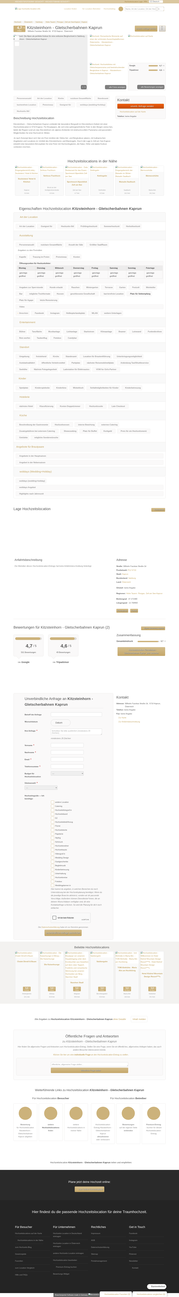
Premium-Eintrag (160, 164)
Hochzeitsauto (61, 850)
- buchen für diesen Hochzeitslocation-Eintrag (154, 1129)
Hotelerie (24, 397)
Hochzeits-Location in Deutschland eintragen (67, 1234)
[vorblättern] (81, 62)
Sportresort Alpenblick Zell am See (77, 183)
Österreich (126, 582)
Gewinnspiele (20, 1254)
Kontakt (134, 611)
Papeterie (59, 834)
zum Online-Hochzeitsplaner (90, 1189)
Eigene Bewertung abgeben (154, 628)
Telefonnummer (32, 766)
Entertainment (27, 322)
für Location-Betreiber (91, 9)
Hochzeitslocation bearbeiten (65, 1260)
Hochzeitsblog (109, 9)
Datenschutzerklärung (50, 927)
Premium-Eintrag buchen (66, 1267)
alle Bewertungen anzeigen (151, 87)
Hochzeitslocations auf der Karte (28, 1233)
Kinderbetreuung (62, 870)
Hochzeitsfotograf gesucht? (29, 2)
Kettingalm (102, 176)
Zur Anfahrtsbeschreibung (129, 722)
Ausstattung (26, 235)
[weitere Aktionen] (162, 29)
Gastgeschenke (61, 862)
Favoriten (19, 1261)
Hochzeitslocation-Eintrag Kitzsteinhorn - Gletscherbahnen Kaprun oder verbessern (103, 1132)
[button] (50, 62)
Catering (58, 806)
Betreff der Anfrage (33, 715)
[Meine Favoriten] (121, 8)
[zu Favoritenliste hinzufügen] (17, 38)
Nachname (30, 752)
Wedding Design (62, 858)
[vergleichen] (17, 43)
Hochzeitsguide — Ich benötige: (34, 797)
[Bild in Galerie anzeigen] (108, 48)
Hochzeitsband (61, 814)
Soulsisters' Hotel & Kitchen (27, 180)
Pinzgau (141, 593)
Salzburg (132, 578)
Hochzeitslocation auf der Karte (132, 112)
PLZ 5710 (132, 570)
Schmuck (59, 842)
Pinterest (132, 1254)
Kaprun (125, 574)
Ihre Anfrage (30, 731)
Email (27, 759)
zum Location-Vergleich (24, 1268)
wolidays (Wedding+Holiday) (35, 471)
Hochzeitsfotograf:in (63, 810)
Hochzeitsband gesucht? (57, 2)
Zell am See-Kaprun (154, 593)
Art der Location (28, 217)
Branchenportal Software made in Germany (70, 1295)
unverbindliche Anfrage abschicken (63, 933)
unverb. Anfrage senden (146, 29)
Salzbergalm (102, 961)
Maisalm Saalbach (127, 182)
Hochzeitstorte (61, 830)
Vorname (29, 745)
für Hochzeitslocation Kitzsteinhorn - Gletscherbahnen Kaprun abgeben (25, 1130)
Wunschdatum (31, 722)
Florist (57, 826)
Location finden (70, 9)
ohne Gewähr (119, 1019)
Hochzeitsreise (61, 877)
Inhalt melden (139, 1019)
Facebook (133, 1233)
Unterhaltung (60, 873)
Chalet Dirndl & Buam (26, 961)
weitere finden (50, 1127)
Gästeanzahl (30, 783)
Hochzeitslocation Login (133, 2)
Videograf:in (60, 854)
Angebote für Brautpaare (30, 446)
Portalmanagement (99, 1261)
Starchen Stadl (76, 982)
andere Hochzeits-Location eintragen (68, 1253)
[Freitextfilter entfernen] (157, 9)
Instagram (133, 1240)
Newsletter (133, 1261)
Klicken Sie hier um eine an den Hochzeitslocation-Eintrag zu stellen (90, 1055)
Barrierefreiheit (158, 1286)
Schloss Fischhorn (51, 176)
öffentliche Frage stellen (90, 1070)
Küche (23, 415)
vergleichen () (151, 1294)
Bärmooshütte (152, 176)
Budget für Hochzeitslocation (33, 775)
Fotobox (58, 881)
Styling (58, 838)
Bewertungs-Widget (61, 1274)
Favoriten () (117, 1294)
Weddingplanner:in (63, 885)
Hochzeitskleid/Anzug (64, 822)
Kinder (22, 378)
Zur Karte (122, 718)
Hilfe (145, 1)
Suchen (162, 9)
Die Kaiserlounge (51, 964)
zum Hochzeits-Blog (23, 1247)
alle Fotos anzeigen (117, 87)
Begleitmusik (60, 866)
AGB (93, 1240)
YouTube (132, 1247)
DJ (56, 818)
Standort (24, 347)
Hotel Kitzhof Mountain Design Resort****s (152, 975)
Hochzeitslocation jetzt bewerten (141, 651)
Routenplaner (159, 510)
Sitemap (94, 1254)
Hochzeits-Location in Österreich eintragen (66, 1244)
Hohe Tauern (131, 593)
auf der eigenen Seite (128, 1127)
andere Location (62, 802)
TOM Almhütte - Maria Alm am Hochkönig (127, 969)
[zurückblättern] (20, 62)
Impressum (95, 1233)
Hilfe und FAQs (21, 1275)
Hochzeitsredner (62, 846)
